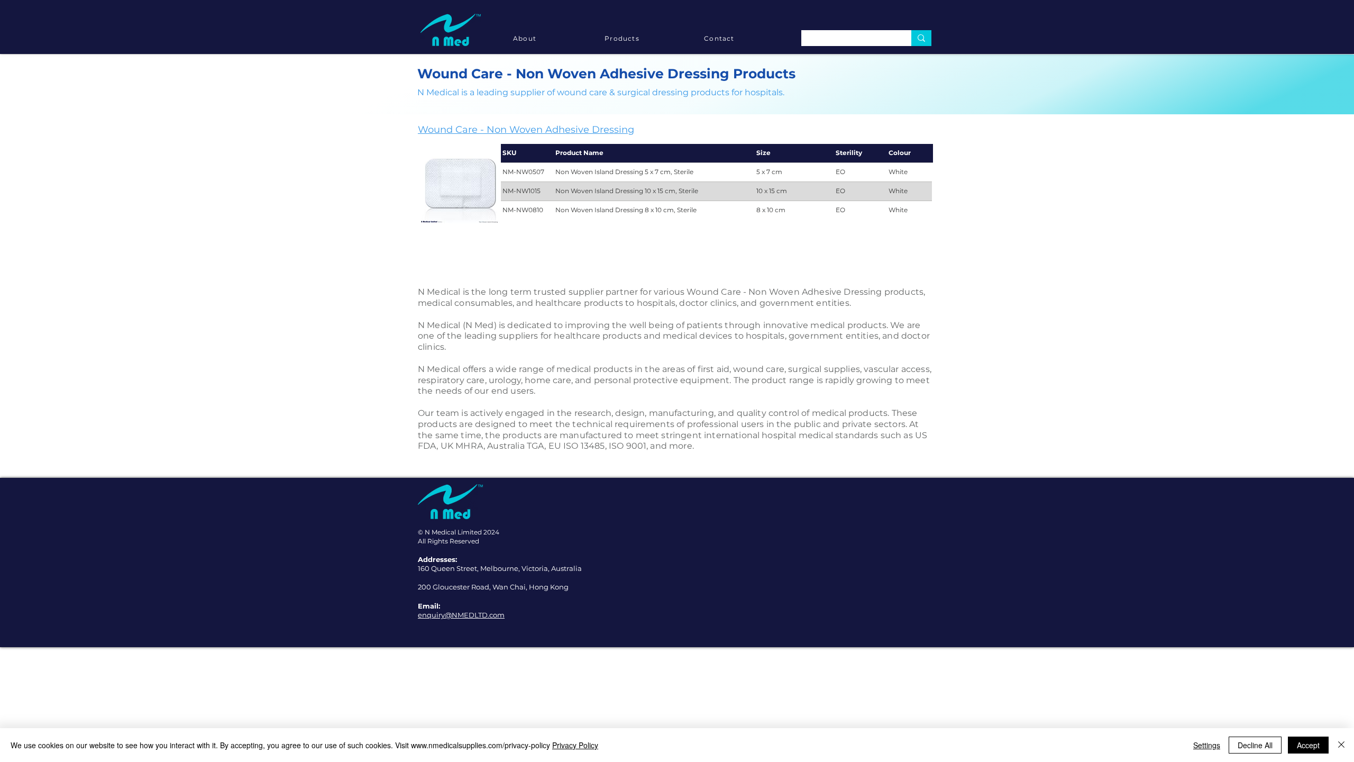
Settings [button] (1206, 745)
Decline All (1255, 745)
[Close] (1341, 745)
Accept (1308, 745)
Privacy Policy (575, 745)
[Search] (921, 38)
